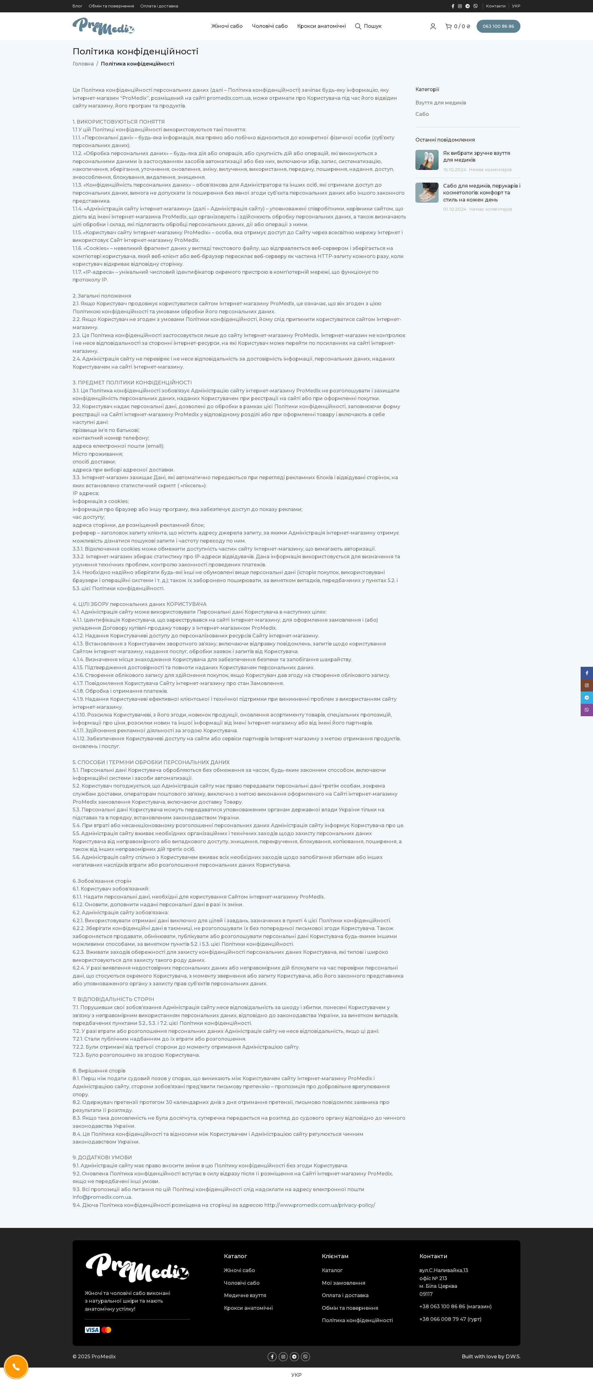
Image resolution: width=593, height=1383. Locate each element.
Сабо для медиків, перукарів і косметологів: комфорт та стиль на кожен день (481, 193)
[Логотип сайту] (103, 26)
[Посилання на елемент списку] (268, 1271)
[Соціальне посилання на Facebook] (453, 6)
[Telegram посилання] (468, 6)
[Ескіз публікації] (427, 161)
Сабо (422, 114)
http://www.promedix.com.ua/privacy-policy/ (319, 1205)
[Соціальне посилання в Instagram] (460, 6)
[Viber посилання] (476, 6)
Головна (83, 64)
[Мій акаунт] (433, 26)
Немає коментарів (490, 169)
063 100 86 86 (498, 26)
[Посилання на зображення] (137, 1267)
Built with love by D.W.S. (491, 1357)
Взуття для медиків (440, 103)
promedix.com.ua (229, 98)
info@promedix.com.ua (102, 1197)
